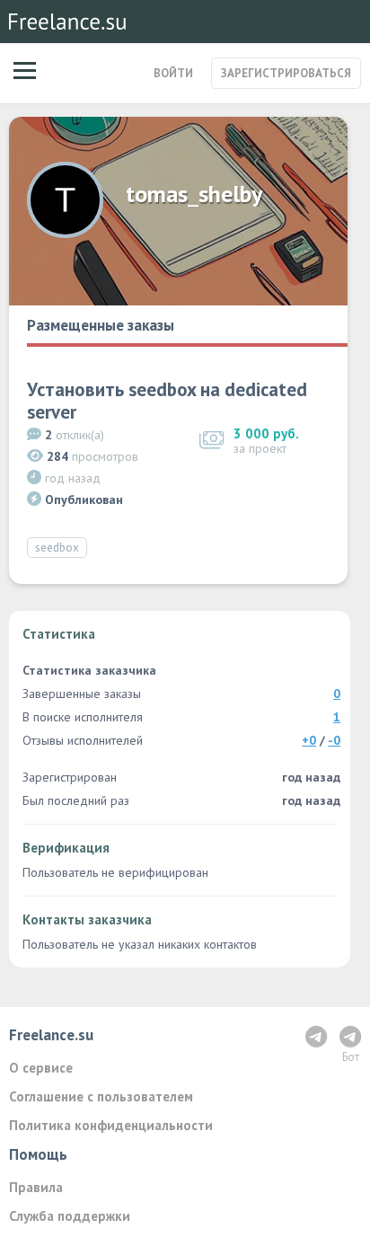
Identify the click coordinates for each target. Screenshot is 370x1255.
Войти (173, 73)
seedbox (57, 547)
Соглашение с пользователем (101, 1096)
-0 (334, 740)
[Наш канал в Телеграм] (316, 1036)
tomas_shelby (194, 193)
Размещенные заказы (100, 325)
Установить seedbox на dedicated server (167, 400)
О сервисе (41, 1067)
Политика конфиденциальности (111, 1125)
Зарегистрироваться (286, 73)
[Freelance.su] (67, 21)
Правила (36, 1187)
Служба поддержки (69, 1215)
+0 (309, 740)
